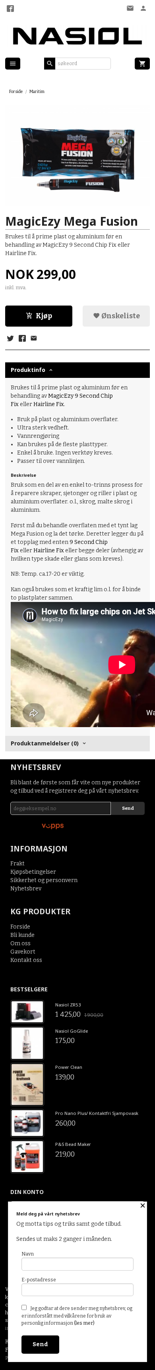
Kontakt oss (26, 960)
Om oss (20, 943)
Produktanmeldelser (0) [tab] (45, 743)
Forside (16, 91)
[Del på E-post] (34, 339)
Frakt (17, 863)
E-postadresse (38, 1280)
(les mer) (84, 1323)
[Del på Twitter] (10, 339)
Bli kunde (22, 935)
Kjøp (44, 316)
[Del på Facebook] (22, 339)
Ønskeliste (120, 316)
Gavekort (22, 951)
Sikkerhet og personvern (44, 880)
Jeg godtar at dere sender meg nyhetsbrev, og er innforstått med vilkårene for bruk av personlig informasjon (76, 1316)
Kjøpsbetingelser (33, 872)
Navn (27, 1254)
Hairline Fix (48, 404)
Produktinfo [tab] (28, 369)
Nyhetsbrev (25, 888)
